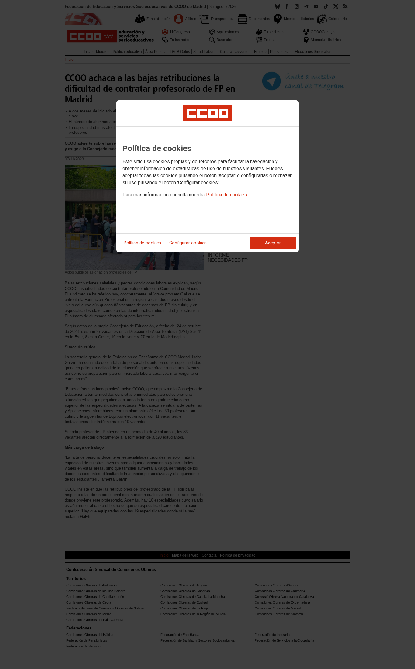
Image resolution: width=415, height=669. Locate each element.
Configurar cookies (188, 243)
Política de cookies (226, 195)
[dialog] (207, 176)
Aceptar (273, 243)
